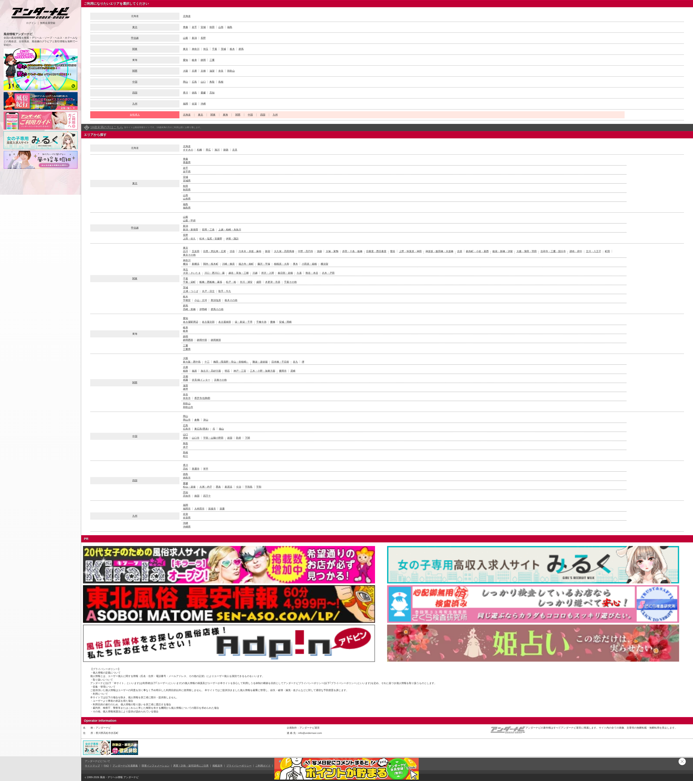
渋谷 (232, 251)
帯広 (208, 149)
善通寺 (195, 468)
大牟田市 (199, 508)
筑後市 (212, 508)
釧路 (225, 149)
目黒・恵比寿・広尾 (214, 251)
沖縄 (203, 103)
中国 (134, 81)
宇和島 (248, 486)
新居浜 (228, 486)
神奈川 (195, 49)
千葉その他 (290, 282)
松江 (185, 456)
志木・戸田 (328, 272)
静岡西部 (188, 339)
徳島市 (187, 477)
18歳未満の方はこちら (106, 127)
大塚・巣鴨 (332, 251)
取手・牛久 (224, 291)
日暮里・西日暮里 (376, 251)
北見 (234, 149)
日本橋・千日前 (280, 361)
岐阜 (194, 60)
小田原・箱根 (309, 263)
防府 (238, 437)
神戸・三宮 (240, 370)
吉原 (459, 251)
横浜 (185, 263)
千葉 (214, 49)
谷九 (295, 361)
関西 (134, 70)
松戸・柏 (231, 282)
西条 (218, 486)
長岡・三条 (208, 229)
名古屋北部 (208, 321)
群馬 (241, 49)
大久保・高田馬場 (284, 251)
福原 (194, 370)
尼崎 (292, 370)
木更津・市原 (272, 282)
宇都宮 (187, 300)
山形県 (187, 198)
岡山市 (187, 419)
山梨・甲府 (189, 220)
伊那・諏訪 (232, 238)
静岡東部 (216, 339)
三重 (212, 60)
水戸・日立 (208, 291)
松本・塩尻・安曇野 (210, 238)
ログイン (31, 22)
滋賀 (212, 70)
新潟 (194, 37)
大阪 (185, 70)
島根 (220, 81)
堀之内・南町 (246, 263)
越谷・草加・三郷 (238, 272)
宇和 (258, 486)
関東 (134, 49)
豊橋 (272, 321)
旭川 (217, 149)
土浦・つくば (190, 291)
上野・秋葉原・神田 (410, 251)
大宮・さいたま (192, 272)
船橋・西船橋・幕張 (210, 282)
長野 (203, 37)
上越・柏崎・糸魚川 (229, 229)
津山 (205, 419)
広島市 (187, 428)
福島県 (187, 207)
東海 (225, 114)
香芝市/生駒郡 (202, 398)
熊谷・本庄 (312, 272)
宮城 (203, 27)
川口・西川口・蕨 (214, 272)
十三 (207, 361)
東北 (134, 27)
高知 (212, 92)
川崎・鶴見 (228, 263)
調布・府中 (576, 251)
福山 (221, 428)
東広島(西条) (201, 428)
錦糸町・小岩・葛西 (477, 251)
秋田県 (187, 189)
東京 (185, 49)
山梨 (185, 37)
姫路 (185, 370)
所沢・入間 (267, 272)
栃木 (232, 49)
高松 (185, 468)
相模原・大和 (281, 263)
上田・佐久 (189, 238)
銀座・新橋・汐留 (502, 251)
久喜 (299, 272)
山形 (220, 27)
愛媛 (203, 92)
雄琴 (185, 388)
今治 (238, 486)
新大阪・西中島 (192, 361)
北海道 (187, 16)
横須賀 (324, 263)
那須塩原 (216, 300)
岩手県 (187, 171)
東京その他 (189, 254)
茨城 (223, 49)
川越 (255, 272)
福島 (229, 27)
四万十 (207, 495)
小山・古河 (200, 300)
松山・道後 (189, 486)
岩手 (194, 27)
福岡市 (187, 508)
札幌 (199, 149)
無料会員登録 (47, 22)
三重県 (187, 349)
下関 (247, 437)
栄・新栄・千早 (243, 321)
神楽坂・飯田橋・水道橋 (439, 251)
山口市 (195, 437)
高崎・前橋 (189, 309)
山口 (203, 81)
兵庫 (194, 70)
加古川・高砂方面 (211, 370)
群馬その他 (217, 309)
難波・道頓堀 (260, 361)
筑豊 (222, 508)
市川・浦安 (246, 282)
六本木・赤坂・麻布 (250, 251)
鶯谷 (392, 251)
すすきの (188, 149)
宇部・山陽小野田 (213, 437)
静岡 (203, 60)
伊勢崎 (203, 309)
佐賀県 (187, 517)
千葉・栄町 (189, 282)
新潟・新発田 (190, 229)
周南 (185, 437)
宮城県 (187, 180)
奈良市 (187, 398)
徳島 (194, 92)
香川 (185, 92)
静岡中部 (202, 339)
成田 (258, 282)
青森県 (187, 162)
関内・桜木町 (210, 263)
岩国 (229, 437)
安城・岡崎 (285, 321)
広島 (194, 81)
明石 (227, 370)
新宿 (267, 251)
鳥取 (212, 81)
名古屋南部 (224, 321)
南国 (196, 495)
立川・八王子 (593, 251)
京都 (203, 70)
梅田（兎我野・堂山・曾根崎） (231, 361)
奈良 (220, 70)
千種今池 (261, 321)
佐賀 (194, 103)
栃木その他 (231, 300)
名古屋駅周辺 (190, 321)
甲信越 (135, 37)
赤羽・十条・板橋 (352, 251)
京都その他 (220, 379)
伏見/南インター (201, 379)
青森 (185, 27)
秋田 (212, 27)
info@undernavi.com (310, 733)
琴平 (205, 468)
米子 (185, 447)
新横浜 (195, 263)
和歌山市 (188, 407)
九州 (134, 103)
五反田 (195, 251)
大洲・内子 (205, 486)
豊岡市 (283, 370)
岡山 (185, 81)
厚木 (295, 263)
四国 (134, 92)
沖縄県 (187, 526)
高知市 (187, 495)
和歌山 (231, 70)
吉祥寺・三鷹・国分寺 (553, 251)
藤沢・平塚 (264, 263)
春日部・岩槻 (285, 272)
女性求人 (135, 114)
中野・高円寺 (305, 251)
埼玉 (205, 49)
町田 (607, 251)
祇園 (185, 379)
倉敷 (196, 419)
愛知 (185, 60)
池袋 (319, 251)
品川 (185, 251)
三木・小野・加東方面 (262, 370)
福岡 (185, 103)
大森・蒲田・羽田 (527, 251)
